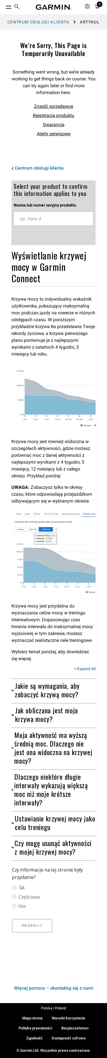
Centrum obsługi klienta (38, 22)
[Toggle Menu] (3, 5)
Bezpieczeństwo (74, 1028)
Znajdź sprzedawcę (53, 106)
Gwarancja (53, 124)
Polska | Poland (53, 1008)
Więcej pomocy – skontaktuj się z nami (53, 988)
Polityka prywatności (35, 1028)
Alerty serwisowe (53, 133)
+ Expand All (85, 669)
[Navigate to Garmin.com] (53, 7)
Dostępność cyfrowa (69, 1038)
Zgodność (34, 1038)
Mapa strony (32, 1018)
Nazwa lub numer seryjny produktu (45, 205)
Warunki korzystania (68, 1018)
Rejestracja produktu (53, 115)
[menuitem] (17, 7)
